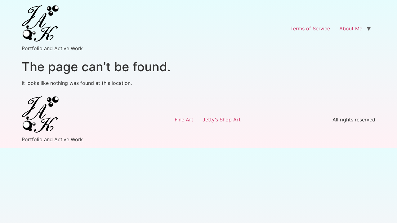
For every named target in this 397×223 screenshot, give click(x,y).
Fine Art (184, 119)
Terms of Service (310, 28)
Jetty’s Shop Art (222, 119)
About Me (350, 28)
